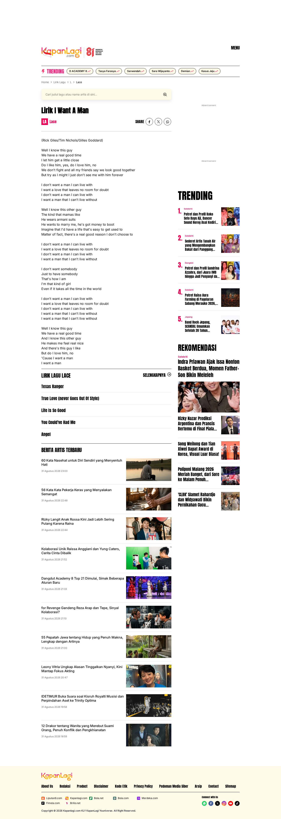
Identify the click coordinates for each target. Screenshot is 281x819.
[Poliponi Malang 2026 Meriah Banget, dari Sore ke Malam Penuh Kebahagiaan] (230, 476)
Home (45, 82)
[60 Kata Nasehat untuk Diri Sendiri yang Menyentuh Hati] (148, 469)
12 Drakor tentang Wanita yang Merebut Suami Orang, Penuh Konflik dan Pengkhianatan (77, 728)
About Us (47, 786)
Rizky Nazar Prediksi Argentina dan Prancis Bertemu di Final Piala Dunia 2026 (196, 423)
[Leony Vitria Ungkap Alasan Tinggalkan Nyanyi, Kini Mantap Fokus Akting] (148, 676)
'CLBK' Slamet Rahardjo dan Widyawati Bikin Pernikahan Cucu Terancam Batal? (196, 499)
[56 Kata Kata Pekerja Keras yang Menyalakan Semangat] (148, 499)
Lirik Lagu (59, 82)
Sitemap (230, 786)
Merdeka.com (150, 798)
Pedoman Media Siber (173, 786)
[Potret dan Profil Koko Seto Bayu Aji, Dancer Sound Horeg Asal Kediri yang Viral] (230, 216)
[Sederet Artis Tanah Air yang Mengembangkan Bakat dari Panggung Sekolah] (230, 243)
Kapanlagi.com (78, 798)
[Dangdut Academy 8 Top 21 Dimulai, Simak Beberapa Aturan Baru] (148, 587)
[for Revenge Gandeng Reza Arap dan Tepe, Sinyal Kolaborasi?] (148, 617)
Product (82, 786)
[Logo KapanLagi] (72, 52)
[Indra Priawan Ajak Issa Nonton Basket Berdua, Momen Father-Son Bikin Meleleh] (209, 397)
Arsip (198, 786)
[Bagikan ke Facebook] (149, 121)
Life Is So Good (53, 410)
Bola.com (123, 798)
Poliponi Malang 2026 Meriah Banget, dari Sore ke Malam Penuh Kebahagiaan (198, 474)
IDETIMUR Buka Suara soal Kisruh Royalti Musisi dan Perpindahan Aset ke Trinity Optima (82, 698)
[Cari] (165, 94)
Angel (46, 434)
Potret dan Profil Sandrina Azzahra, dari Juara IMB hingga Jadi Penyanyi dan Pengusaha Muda (202, 272)
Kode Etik (121, 786)
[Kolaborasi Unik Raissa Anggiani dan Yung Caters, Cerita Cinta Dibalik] (148, 558)
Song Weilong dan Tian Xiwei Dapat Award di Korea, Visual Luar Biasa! (198, 449)
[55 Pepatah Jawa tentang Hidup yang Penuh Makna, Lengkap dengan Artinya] (148, 646)
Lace (79, 82)
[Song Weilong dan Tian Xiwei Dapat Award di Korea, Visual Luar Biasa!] (230, 450)
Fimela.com (53, 803)
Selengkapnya (154, 375)
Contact (213, 786)
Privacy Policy (143, 786)
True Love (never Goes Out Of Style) (70, 398)
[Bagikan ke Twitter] (158, 121)
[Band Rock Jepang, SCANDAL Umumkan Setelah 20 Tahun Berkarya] (230, 324)
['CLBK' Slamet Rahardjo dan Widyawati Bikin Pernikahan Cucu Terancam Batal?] (230, 501)
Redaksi (65, 786)
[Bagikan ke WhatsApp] (167, 121)
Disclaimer (101, 786)
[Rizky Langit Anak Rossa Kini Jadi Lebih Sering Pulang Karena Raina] (148, 528)
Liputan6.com (54, 798)
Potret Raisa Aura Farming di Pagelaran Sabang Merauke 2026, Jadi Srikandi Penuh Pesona (200, 299)
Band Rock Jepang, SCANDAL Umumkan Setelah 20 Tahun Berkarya (197, 326)
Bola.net (98, 798)
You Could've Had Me (58, 422)
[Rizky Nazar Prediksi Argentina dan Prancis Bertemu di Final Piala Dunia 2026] (230, 425)
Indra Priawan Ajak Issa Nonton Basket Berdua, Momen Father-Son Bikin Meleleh (208, 368)
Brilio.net (75, 803)
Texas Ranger (52, 386)
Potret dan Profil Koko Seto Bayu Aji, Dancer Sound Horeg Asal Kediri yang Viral (200, 218)
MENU (235, 48)
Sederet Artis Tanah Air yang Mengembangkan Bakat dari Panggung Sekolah (200, 245)
